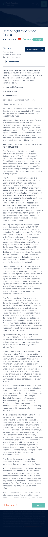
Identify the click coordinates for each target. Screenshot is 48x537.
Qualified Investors (35, 49)
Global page (9, 505)
